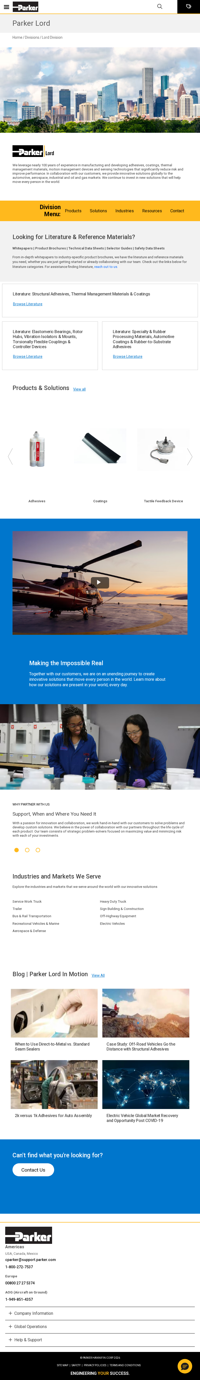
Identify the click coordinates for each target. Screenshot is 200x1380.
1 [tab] (16, 850)
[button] (185, 1366)
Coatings (100, 501)
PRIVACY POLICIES (96, 1365)
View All (98, 975)
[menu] (6, 7)
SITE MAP (63, 1365)
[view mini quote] (189, 7)
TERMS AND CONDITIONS (125, 1365)
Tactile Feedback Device (163, 501)
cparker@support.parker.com (30, 1260)
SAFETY (77, 1365)
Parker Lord (31, 23)
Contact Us (33, 1170)
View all (79, 389)
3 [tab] (38, 850)
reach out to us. (106, 267)
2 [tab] (27, 850)
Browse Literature (27, 304)
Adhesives (36, 501)
